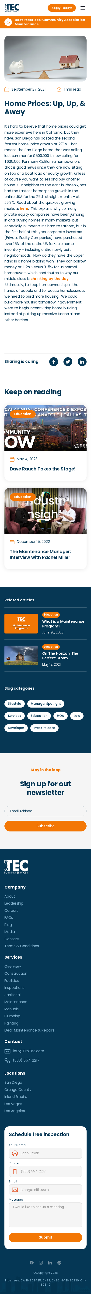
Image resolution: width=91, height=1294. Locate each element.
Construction (15, 973)
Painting (11, 1023)
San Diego (13, 1082)
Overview (12, 966)
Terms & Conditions (21, 945)
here (24, 208)
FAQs (8, 917)
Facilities (11, 980)
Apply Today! (62, 8)
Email (13, 1181)
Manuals (11, 1009)
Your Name (17, 1145)
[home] (12, 8)
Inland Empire (15, 1096)
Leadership (13, 903)
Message (16, 1199)
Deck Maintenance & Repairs (29, 1030)
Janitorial (12, 994)
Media (9, 931)
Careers (11, 910)
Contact (11, 938)
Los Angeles (14, 1110)
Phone (14, 1163)
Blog (8, 924)
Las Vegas (13, 1103)
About (9, 896)
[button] (81, 8)
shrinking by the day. (50, 278)
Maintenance (15, 1001)
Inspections (14, 987)
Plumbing (12, 1016)
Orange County (18, 1089)
